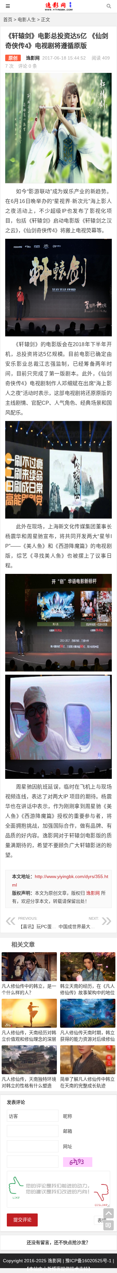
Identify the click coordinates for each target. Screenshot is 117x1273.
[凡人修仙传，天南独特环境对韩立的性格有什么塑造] (29, 1059)
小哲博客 (52, 1268)
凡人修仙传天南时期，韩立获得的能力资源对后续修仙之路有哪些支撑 (87, 1039)
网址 (67, 1146)
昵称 (67, 1116)
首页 (7, 19)
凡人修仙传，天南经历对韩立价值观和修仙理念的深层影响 (29, 1039)
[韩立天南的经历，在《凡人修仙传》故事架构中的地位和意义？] (87, 966)
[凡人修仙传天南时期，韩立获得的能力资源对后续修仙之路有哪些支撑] (87, 1012)
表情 (102, 1220)
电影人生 (27, 19)
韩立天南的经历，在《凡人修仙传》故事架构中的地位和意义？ (87, 992)
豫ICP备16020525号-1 (88, 1260)
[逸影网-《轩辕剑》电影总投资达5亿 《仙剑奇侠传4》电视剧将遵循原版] (58, 9)
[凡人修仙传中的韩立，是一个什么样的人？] (29, 966)
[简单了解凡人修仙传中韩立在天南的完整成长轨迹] (87, 1059)
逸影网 (33, 58)
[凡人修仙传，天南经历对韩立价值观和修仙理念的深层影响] (29, 1012)
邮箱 (67, 1131)
